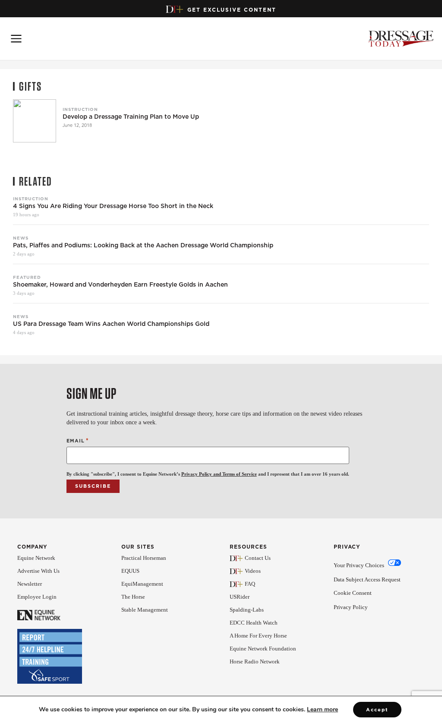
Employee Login (37, 597)
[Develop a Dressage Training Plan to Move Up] (34, 120)
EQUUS (130, 571)
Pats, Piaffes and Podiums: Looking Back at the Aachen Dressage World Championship (143, 245)
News (20, 238)
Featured (27, 277)
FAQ (250, 584)
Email (77, 440)
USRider (239, 597)
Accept (377, 710)
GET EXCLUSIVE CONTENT (231, 9)
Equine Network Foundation (263, 648)
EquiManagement (142, 584)
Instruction (80, 109)
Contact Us (258, 558)
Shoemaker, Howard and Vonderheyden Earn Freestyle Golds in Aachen (120, 284)
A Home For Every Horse (258, 635)
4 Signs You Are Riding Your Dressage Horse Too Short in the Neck (113, 206)
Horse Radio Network (255, 661)
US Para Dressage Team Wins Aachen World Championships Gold (111, 324)
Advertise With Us (38, 571)
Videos (253, 571)
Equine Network (36, 558)
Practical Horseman (143, 558)
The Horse (133, 597)
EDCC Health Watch (254, 622)
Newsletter (29, 584)
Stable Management (144, 609)
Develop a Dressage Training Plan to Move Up (131, 117)
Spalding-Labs (247, 609)
